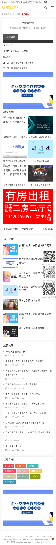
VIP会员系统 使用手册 (15, 351)
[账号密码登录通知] (40, 149)
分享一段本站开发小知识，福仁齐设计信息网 (25, 413)
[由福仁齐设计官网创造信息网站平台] (10, 249)
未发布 (15, 8)
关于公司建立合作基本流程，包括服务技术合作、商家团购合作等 (28, 373)
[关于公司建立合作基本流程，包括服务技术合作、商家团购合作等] (15, 173)
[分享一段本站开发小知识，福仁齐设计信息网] (40, 173)
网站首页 (7, 14)
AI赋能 (35, 477)
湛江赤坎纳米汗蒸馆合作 (31, 328)
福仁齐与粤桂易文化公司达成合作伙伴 (35, 261)
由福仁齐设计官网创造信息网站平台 (35, 247)
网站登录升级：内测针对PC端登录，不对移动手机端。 (27, 434)
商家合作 (23, 471)
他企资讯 (23, 477)
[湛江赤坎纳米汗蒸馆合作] (10, 331)
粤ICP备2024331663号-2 (40, 540)
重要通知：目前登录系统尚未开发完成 (35, 288)
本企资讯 (28, 28)
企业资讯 (16, 14)
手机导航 (10, 37)
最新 (44, 229)
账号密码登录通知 (19, 68)
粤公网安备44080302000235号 (19, 542)
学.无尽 (9, 466)
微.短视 (33, 466)
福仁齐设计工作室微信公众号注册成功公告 (35, 275)
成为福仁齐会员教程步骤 (22, 63)
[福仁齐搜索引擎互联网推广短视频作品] (15, 149)
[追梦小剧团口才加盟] (10, 304)
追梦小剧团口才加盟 (29, 300)
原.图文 (21, 466)
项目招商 (36, 471)
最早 (50, 229)
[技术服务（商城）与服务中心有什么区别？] (15, 125)
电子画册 (9, 482)
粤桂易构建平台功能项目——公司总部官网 (24, 403)
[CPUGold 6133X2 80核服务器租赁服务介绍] (40, 125)
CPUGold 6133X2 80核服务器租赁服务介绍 (25, 423)
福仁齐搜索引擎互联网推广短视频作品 (20, 161)
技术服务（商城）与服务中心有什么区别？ (22, 137)
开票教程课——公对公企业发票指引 (21, 384)
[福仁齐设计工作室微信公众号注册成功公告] (10, 276)
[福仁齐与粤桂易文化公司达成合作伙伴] (10, 263)
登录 (45, 2)
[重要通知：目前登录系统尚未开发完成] (10, 290)
